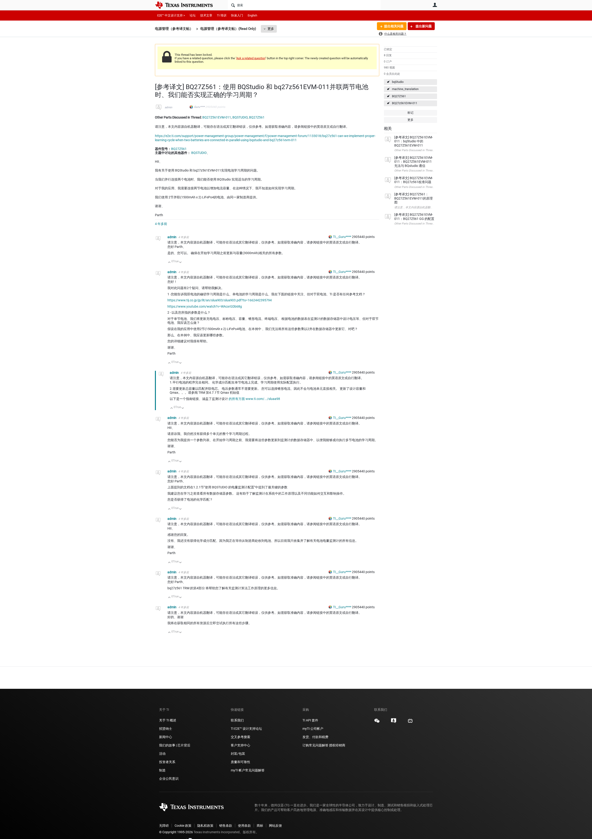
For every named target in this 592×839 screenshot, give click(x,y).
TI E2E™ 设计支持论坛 (246, 728)
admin (168, 107)
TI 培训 (221, 15)
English (252, 15)
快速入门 (237, 15)
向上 (169, 263)
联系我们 (237, 720)
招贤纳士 (165, 728)
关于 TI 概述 (167, 720)
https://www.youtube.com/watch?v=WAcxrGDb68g (204, 306)
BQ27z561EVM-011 (404, 103)
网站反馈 (275, 825)
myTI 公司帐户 (312, 728)
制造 (162, 770)
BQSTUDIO (240, 117)
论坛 (193, 15)
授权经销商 (337, 745)
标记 (410, 112)
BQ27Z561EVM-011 (216, 117)
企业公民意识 (169, 778)
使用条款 (244, 825)
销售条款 (225, 825)
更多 (271, 29)
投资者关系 (167, 762)
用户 (434, 5)
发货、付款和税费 (315, 737)
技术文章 (206, 15)
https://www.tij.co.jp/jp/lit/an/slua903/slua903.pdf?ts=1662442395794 (219, 300)
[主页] (187, 5)
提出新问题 (423, 26)
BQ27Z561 (399, 96)
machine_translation (405, 89)
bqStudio (398, 82)
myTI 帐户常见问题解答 (248, 770)
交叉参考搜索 (240, 737)
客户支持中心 (240, 745)
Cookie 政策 (183, 825)
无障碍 (164, 825)
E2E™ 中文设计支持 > (171, 15)
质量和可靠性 (241, 762)
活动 (162, 753)
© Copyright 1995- (176, 832)
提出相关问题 (394, 26)
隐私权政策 (205, 825)
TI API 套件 (310, 720)
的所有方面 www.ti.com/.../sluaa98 (254, 399)
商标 (260, 825)
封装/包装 (238, 753)
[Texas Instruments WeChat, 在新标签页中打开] (377, 722)
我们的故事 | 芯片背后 (174, 745)
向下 (180, 263)
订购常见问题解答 (315, 745)
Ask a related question (250, 58)
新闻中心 (165, 737)
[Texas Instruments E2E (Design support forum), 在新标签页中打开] (393, 722)
